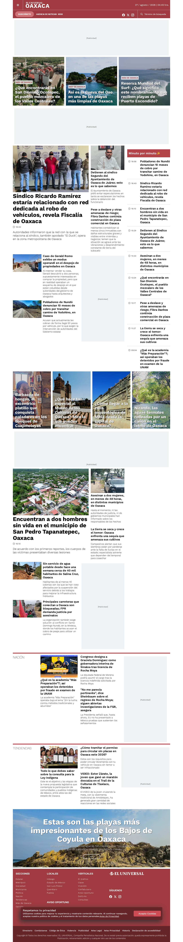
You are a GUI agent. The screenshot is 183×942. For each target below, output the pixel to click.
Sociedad (20, 886)
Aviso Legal (96, 930)
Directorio (27, 930)
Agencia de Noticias (46, 14)
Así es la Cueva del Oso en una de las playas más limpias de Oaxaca (90, 96)
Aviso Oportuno (86, 893)
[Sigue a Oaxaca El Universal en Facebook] (124, 15)
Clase (81, 882)
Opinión (19, 906)
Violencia (71, 930)
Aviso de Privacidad (109, 916)
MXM (60, 14)
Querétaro (52, 889)
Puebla (50, 893)
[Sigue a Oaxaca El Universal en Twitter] (129, 15)
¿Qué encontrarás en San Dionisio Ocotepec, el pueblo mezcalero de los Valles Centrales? (37, 94)
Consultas (83, 900)
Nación (19, 896)
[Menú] (18, 5)
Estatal (19, 879)
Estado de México (56, 882)
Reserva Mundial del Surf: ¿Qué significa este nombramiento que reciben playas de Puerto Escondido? (144, 92)
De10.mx (82, 896)
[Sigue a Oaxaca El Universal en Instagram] (133, 15)
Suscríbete (24, 14)
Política (19, 893)
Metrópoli (20, 882)
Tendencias (21, 900)
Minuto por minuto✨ (145, 153)
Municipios (21, 889)
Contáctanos (41, 930)
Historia (126, 930)
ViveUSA (82, 886)
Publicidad (83, 930)
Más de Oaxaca (24, 82)
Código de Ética (57, 930)
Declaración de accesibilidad (146, 930)
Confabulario (84, 889)
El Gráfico (83, 879)
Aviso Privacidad (112, 930)
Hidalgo (51, 879)
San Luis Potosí (54, 886)
